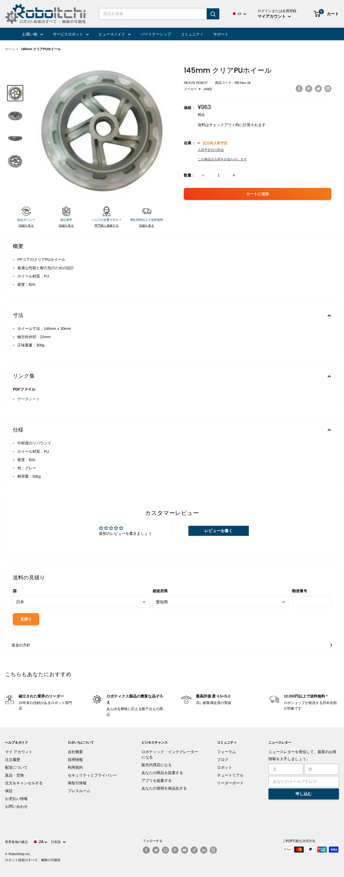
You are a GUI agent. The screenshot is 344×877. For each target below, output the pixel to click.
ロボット (224, 767)
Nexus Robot (196, 83)
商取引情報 (77, 783)
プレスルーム (79, 791)
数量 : (189, 175)
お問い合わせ (16, 806)
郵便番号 (299, 591)
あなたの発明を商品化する (164, 788)
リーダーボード (230, 783)
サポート (220, 34)
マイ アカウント (18, 752)
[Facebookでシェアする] (299, 88)
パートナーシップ (156, 34)
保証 (9, 791)
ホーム (10, 49)
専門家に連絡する (106, 225)
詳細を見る (26, 225)
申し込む (304, 794)
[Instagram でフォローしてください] (165, 850)
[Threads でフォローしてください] (213, 850)
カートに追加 (257, 194)
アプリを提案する (157, 780)
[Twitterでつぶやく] (318, 88)
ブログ (222, 759)
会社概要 (75, 752)
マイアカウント (272, 16)
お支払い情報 (16, 798)
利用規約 (75, 767)
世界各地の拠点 (16, 842)
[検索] (213, 13)
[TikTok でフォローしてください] (194, 850)
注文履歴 (12, 759)
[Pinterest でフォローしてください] (175, 850)
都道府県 (160, 591)
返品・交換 (14, 775)
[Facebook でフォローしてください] (146, 850)
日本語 (57, 842)
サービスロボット (68, 34)
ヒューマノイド (112, 34)
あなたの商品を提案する (162, 772)
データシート (28, 399)
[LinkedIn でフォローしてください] (203, 850)
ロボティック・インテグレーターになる (170, 754)
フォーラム (226, 752)
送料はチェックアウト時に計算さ (226, 125)
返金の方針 (21, 645)
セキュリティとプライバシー (92, 775)
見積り (26, 619)
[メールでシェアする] (327, 88)
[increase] (234, 175)
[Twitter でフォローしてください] (155, 850)
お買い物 (30, 34)
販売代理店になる (157, 765)
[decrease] (203, 175)
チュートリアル (230, 775)
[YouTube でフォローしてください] (184, 850)
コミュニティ (192, 34)
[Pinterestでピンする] (308, 88)
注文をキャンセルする (24, 783)
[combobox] (153, 14)
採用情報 (75, 759)
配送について (16, 767)
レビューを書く (218, 531)
